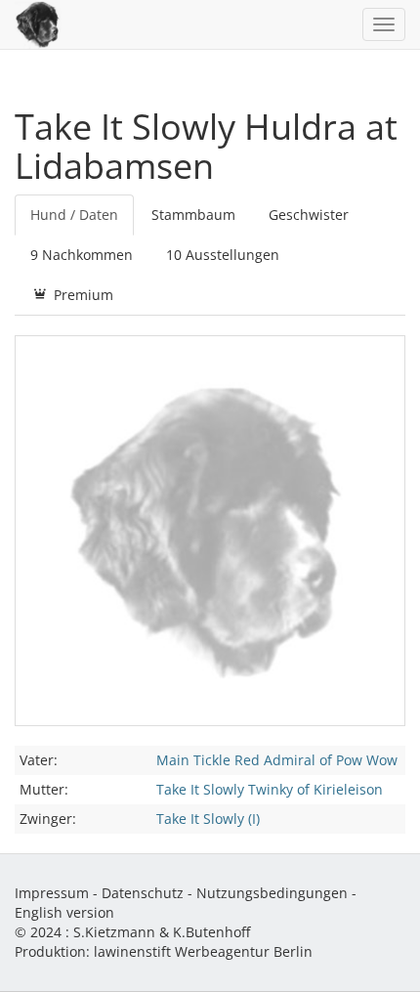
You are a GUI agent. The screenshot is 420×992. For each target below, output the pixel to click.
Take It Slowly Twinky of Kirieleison (269, 789)
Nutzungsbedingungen (272, 893)
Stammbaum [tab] (193, 214)
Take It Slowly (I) (208, 818)
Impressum (52, 893)
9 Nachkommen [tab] (81, 254)
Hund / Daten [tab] (74, 214)
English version (64, 912)
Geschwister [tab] (309, 214)
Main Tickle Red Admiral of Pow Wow (277, 760)
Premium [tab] (81, 294)
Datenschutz (143, 893)
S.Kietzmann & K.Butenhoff (161, 932)
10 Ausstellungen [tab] (222, 254)
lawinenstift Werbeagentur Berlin (203, 951)
